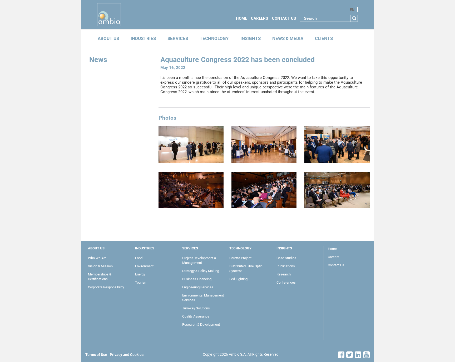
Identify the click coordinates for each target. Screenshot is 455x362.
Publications (285, 266)
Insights (250, 38)
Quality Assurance (195, 316)
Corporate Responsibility (106, 287)
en (352, 9)
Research (283, 274)
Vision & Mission (100, 266)
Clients (324, 38)
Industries (143, 38)
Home (241, 18)
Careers (259, 18)
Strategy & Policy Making (200, 271)
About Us (108, 38)
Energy (140, 274)
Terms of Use (96, 355)
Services (177, 38)
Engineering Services (197, 287)
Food (138, 258)
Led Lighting (238, 279)
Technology (214, 38)
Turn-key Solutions (196, 308)
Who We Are (97, 258)
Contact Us (284, 18)
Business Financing (196, 279)
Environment (144, 266)
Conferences (286, 282)
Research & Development (201, 324)
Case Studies (286, 258)
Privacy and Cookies (127, 355)
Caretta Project (240, 258)
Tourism (141, 282)
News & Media (287, 38)
